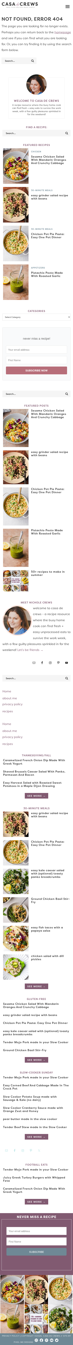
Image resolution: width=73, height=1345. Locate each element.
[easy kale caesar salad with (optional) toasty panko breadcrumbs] (60, 1319)
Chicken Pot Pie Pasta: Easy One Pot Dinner (48, 235)
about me (9, 698)
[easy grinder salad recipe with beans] (36, 1290)
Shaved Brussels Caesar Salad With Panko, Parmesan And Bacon (34, 773)
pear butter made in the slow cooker (30, 1119)
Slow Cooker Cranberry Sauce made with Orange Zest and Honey (33, 1109)
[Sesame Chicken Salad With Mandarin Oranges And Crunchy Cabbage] (12, 1290)
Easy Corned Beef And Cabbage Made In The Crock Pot (36, 1086)
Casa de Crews (20, 5)
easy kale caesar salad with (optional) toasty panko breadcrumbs (47, 873)
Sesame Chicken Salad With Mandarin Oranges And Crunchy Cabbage (48, 160)
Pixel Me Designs (23, 1342)
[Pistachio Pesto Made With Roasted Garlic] (12, 1319)
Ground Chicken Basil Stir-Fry (50, 900)
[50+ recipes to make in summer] (36, 1319)
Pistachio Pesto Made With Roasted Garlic (47, 274)
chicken (36, 151)
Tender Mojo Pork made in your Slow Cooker (35, 1042)
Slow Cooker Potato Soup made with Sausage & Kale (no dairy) (30, 1098)
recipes (7, 711)
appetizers (38, 267)
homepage (62, 32)
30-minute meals (42, 190)
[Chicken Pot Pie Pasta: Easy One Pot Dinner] (60, 1290)
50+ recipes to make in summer (48, 573)
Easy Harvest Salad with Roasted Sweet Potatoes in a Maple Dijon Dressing (32, 784)
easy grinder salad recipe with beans (49, 196)
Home (6, 691)
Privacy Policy (11, 1336)
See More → (36, 795)
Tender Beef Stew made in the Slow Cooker (35, 1127)
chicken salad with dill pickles (47, 957)
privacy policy (12, 704)
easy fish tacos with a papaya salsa (47, 929)
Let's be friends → (30, 650)
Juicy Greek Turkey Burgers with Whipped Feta (34, 1179)
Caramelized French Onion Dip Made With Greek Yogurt (34, 761)
